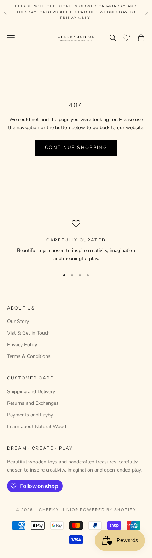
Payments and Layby (30, 415)
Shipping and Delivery (31, 391)
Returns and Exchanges (33, 403)
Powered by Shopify (108, 509)
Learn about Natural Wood (36, 426)
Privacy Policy (22, 344)
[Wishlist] (127, 36)
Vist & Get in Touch (28, 333)
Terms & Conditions (29, 356)
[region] (76, 241)
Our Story (18, 321)
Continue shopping (76, 147)
